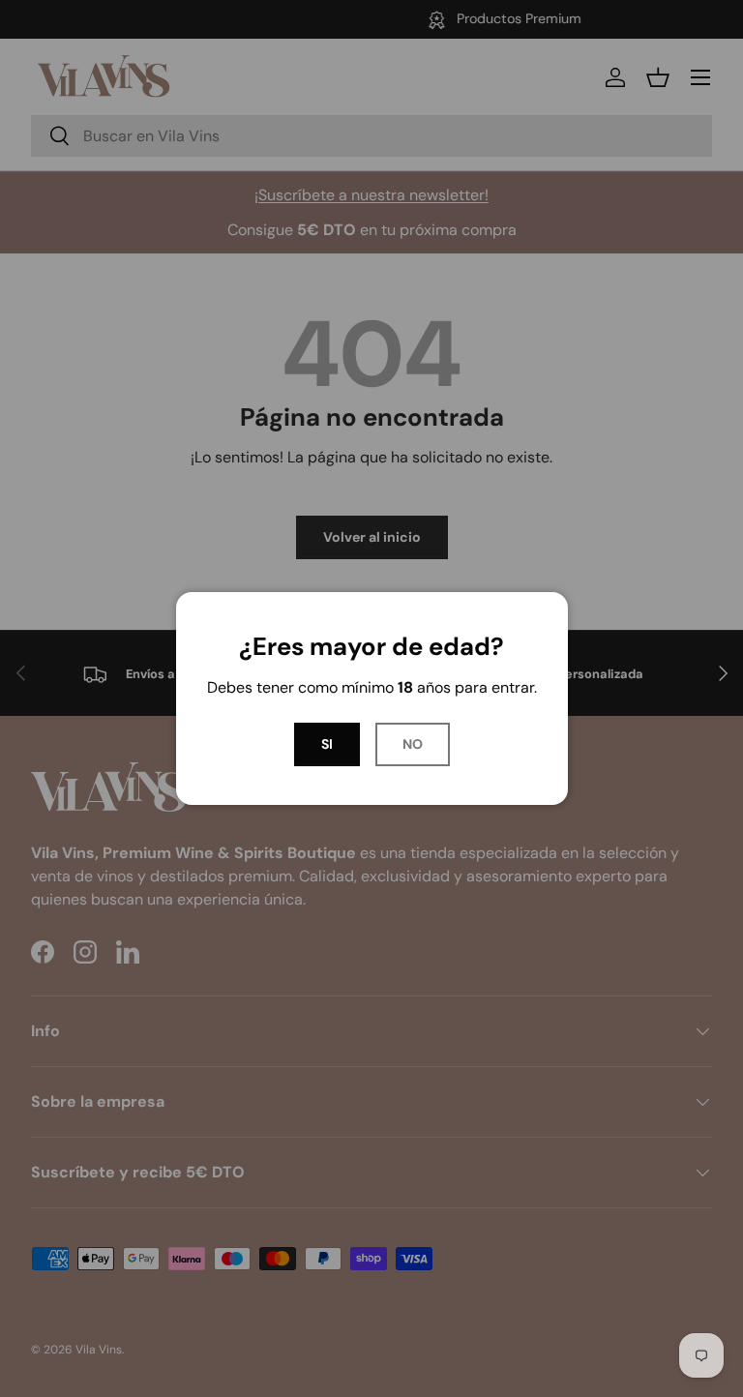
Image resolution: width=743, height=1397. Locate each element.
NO (412, 744)
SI (327, 744)
